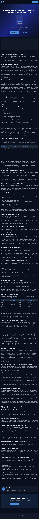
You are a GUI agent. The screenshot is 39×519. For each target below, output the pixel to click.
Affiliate (23, 516)
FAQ (4, 47)
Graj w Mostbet (14, 32)
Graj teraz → (35, 1)
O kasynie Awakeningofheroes (8, 42)
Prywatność (16, 516)
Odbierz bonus (24, 503)
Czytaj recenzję (24, 32)
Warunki (20, 516)
